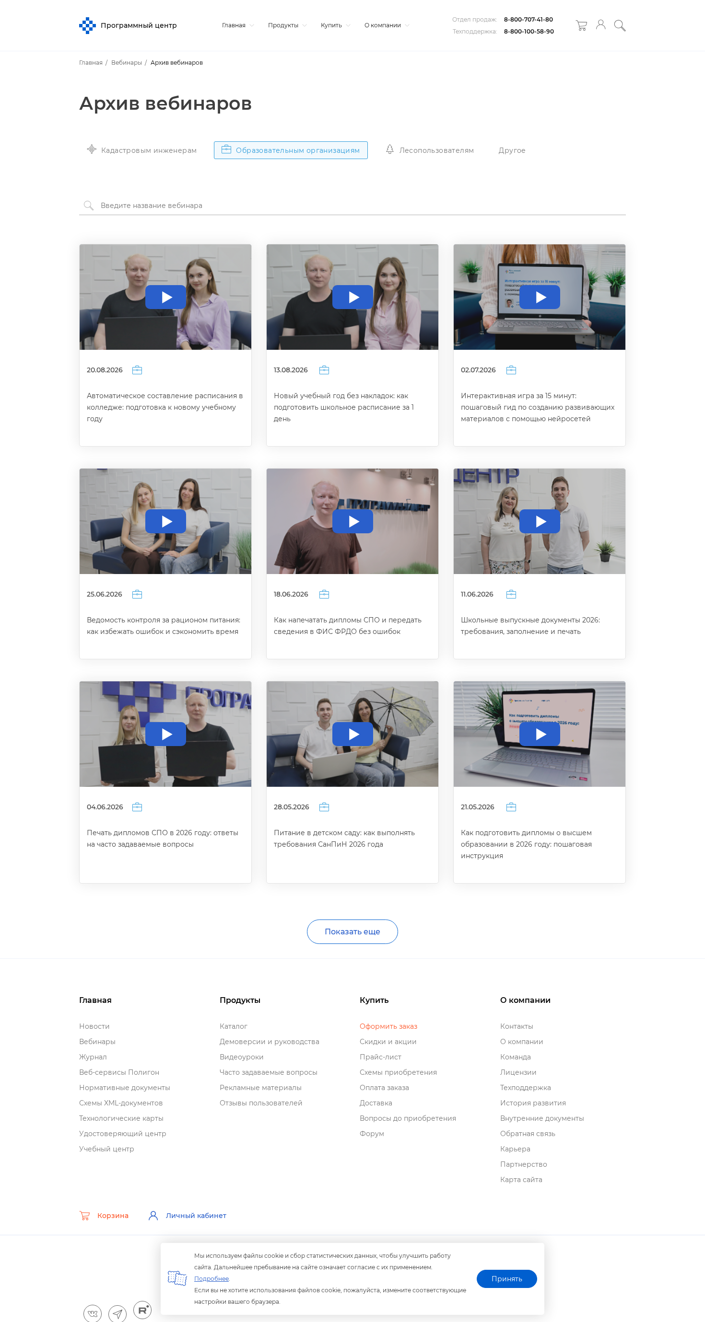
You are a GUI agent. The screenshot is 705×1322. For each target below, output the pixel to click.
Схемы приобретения (398, 1072)
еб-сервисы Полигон (119, 1072)
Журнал (93, 1057)
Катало (233, 1026)
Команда (515, 1057)
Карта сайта (521, 1179)
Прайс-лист (380, 1057)
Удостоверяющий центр (122, 1133)
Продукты (284, 25)
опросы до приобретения (408, 1118)
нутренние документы (542, 1118)
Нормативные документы (124, 1087)
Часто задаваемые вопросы (268, 1072)
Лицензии (518, 1072)
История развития (533, 1103)
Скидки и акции (388, 1041)
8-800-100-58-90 (529, 31)
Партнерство (523, 1164)
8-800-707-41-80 (528, 19)
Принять (507, 1279)
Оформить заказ (388, 1026)
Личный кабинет (196, 1215)
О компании (383, 25)
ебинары (97, 1041)
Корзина (113, 1215)
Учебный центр (106, 1149)
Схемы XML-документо (121, 1103)
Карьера (515, 1149)
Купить (332, 25)
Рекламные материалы (261, 1087)
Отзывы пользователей (261, 1103)
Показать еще (352, 931)
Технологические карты (121, 1118)
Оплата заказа (384, 1087)
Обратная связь (527, 1133)
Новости (94, 1026)
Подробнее (211, 1278)
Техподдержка (525, 1087)
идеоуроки (242, 1057)
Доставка (376, 1103)
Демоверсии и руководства (269, 1041)
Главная (234, 25)
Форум (372, 1133)
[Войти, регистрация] (601, 26)
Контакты (516, 1026)
